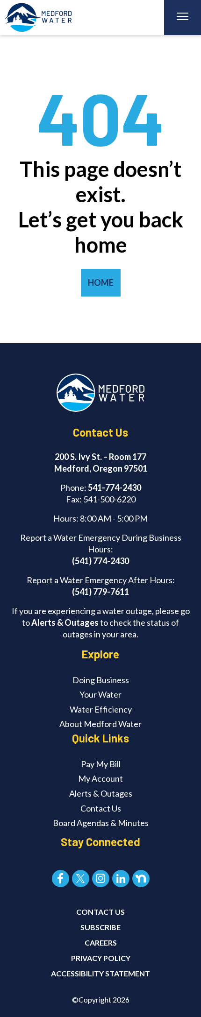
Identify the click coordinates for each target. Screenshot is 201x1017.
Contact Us (100, 808)
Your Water (100, 694)
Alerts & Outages (65, 622)
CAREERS (101, 942)
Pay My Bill (101, 764)
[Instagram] (100, 878)
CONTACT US (100, 912)
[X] (80, 878)
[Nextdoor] (141, 878)
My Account (100, 778)
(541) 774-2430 (100, 561)
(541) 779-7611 (100, 591)
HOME (101, 282)
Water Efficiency (101, 709)
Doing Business (100, 680)
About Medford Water (100, 724)
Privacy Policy (100, 958)
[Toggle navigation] (182, 17)
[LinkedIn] (120, 878)
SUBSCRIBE (100, 927)
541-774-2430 (114, 487)
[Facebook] (60, 878)
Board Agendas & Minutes (101, 823)
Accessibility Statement (100, 973)
